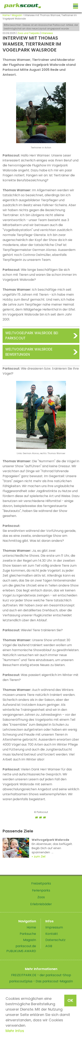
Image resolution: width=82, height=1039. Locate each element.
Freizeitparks (41, 883)
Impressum (54, 927)
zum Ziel (39, 856)
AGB (48, 946)
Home (6, 15)
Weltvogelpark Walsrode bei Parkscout (31, 336)
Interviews (47, 33)
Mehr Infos (15, 1030)
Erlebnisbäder (41, 904)
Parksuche (28, 933)
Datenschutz (55, 940)
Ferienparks (41, 890)
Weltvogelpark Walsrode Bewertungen (29, 352)
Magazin (17, 15)
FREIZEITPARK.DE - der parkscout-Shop (41, 975)
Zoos (41, 897)
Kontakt (51, 933)
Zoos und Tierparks (29, 33)
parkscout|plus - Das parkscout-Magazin (41, 981)
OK (70, 1000)
